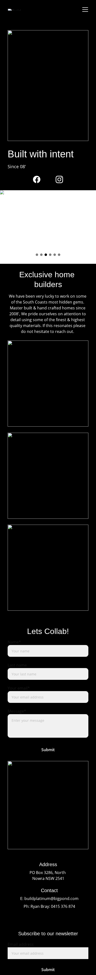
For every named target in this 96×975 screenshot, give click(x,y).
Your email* (19, 688)
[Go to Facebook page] (36, 179)
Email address (21, 944)
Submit (48, 749)
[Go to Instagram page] (59, 179)
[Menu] (85, 9)
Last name (17, 665)
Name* (14, 642)
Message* (17, 711)
